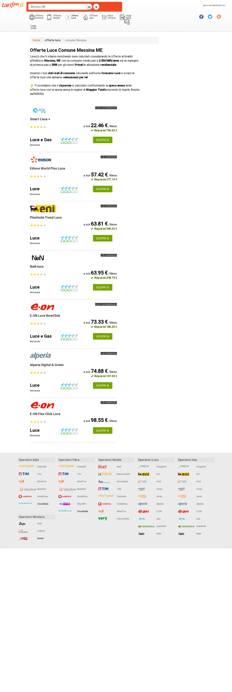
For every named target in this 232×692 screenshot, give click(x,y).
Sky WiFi (81, 503)
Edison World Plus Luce (47, 168)
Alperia (160, 503)
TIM (118, 489)
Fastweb (41, 466)
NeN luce (37, 266)
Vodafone (42, 496)
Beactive (41, 489)
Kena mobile (123, 474)
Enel (158, 481)
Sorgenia (161, 466)
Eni (158, 474)
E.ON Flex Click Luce (45, 414)
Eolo (39, 523)
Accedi (208, 5)
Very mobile (122, 518)
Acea (159, 496)
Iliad (118, 466)
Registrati (220, 5)
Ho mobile (122, 481)
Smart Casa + (40, 119)
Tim (39, 474)
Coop (159, 489)
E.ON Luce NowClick (45, 315)
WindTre (41, 481)
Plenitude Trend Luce (46, 217)
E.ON (159, 511)
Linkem (41, 531)
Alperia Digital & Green (47, 365)
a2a (158, 518)
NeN (158, 533)
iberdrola (161, 526)
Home (36, 40)
